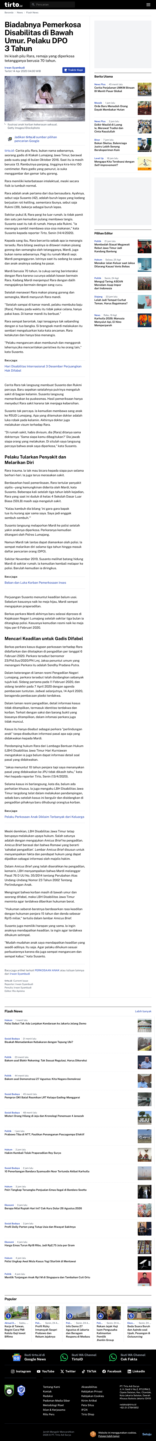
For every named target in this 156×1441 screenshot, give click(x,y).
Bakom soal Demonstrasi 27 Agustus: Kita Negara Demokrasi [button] (43, 1079)
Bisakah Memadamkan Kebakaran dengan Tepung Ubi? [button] (39, 1042)
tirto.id (9, 150)
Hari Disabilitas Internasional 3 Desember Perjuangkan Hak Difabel (43, 368)
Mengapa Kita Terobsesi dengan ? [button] (114, 163)
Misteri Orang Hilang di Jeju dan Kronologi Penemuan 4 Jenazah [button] (44, 1116)
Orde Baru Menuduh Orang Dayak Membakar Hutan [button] (111, 108)
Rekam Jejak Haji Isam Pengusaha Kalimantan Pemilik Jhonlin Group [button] (107, 1333)
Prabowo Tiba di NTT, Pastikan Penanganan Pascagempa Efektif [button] (44, 1134)
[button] (13, 4)
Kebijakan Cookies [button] (92, 1396)
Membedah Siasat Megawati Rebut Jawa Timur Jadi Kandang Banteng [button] (112, 248)
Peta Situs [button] (87, 1405)
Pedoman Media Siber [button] (56, 1400)
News (20, 12)
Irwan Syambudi (15, 67)
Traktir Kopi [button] (75, 70)
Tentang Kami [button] (51, 1387)
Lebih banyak (143, 1011)
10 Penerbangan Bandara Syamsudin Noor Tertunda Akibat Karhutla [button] (47, 1171)
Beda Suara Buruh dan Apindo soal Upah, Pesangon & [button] (138, 1331)
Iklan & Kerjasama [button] (54, 1409)
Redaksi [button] (48, 1396)
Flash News (32, 12)
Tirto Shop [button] (87, 1414)
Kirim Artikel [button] (89, 1400)
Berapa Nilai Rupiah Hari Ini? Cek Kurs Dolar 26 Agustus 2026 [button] (43, 1208)
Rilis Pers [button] (48, 1414)
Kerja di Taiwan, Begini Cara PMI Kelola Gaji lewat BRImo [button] (15, 1331)
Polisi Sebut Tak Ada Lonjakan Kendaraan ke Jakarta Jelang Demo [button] (45, 1023)
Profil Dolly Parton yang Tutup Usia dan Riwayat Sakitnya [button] (40, 1227)
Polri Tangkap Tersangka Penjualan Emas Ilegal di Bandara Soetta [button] (46, 1190)
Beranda (9, 12)
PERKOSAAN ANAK (47, 970)
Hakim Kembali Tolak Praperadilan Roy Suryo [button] (33, 1153)
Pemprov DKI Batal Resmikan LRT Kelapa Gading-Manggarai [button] (42, 1097)
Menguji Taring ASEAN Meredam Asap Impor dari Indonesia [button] (108, 285)
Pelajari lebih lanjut (108, 1436)
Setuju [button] (146, 1434)
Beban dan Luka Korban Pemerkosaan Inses (35, 582)
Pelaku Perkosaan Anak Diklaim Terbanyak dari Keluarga (44, 817)
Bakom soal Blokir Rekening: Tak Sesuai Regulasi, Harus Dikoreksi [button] (46, 1060)
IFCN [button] (84, 1409)
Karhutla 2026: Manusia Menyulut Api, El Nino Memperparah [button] (109, 322)
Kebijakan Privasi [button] (91, 1391)
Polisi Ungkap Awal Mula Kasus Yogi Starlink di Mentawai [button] (40, 1261)
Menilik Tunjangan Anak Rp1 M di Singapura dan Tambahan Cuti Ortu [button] (47, 1277)
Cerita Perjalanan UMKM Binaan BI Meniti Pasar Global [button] (114, 89)
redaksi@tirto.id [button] (128, 1404)
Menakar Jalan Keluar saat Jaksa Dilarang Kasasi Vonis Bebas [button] (114, 265)
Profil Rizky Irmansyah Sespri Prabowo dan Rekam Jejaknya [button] (46, 1331)
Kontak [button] (47, 1391)
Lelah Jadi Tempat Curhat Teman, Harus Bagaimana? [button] (110, 302)
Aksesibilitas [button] (89, 1387)
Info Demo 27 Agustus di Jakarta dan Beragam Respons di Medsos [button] (78, 1331)
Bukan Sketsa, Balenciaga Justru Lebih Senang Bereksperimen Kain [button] (110, 147)
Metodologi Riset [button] (53, 1405)
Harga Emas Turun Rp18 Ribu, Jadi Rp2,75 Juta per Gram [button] (40, 1245)
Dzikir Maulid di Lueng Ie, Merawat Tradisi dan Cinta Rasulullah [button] (108, 128)
